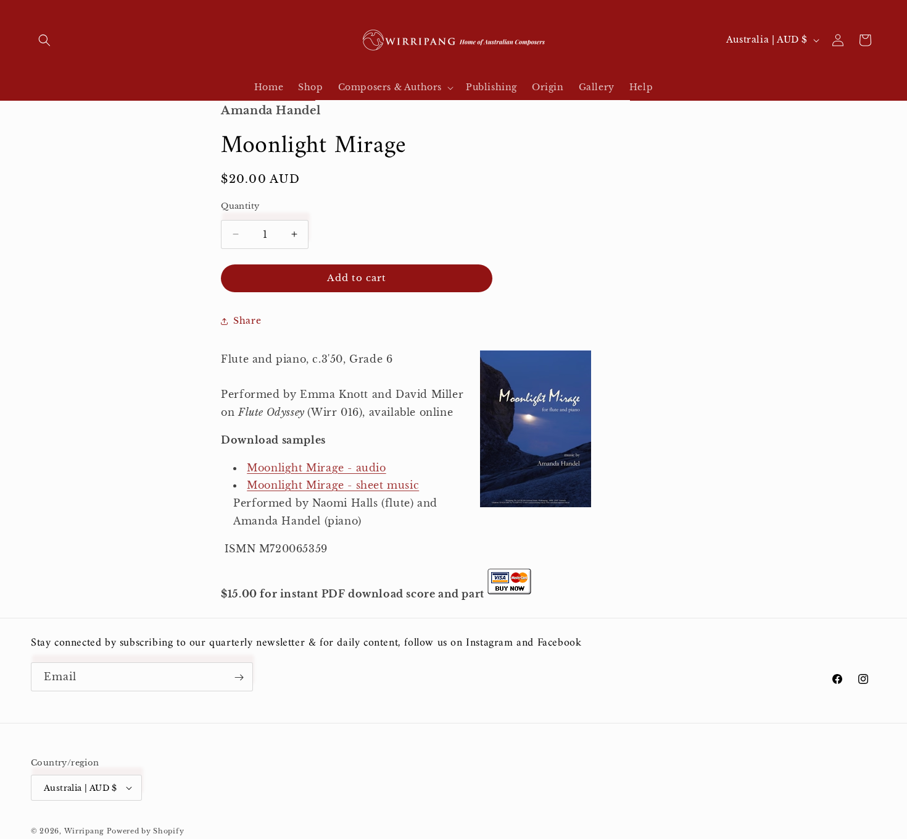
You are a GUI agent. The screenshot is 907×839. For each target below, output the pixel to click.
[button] (44, 40)
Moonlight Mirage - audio (316, 468)
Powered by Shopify (145, 831)
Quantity (240, 206)
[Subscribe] (238, 677)
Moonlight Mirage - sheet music (333, 485)
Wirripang (84, 831)
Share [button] (247, 320)
